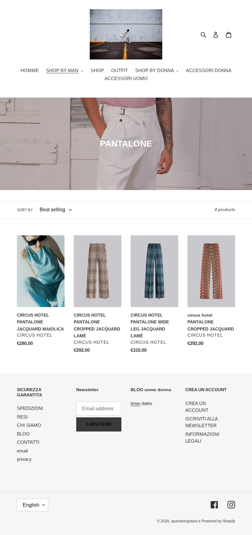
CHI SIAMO (29, 425)
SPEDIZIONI (30, 408)
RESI (22, 416)
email (22, 450)
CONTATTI (28, 442)
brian (135, 403)
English (31, 505)
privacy (24, 459)
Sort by (25, 210)
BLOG (23, 433)
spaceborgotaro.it (185, 521)
